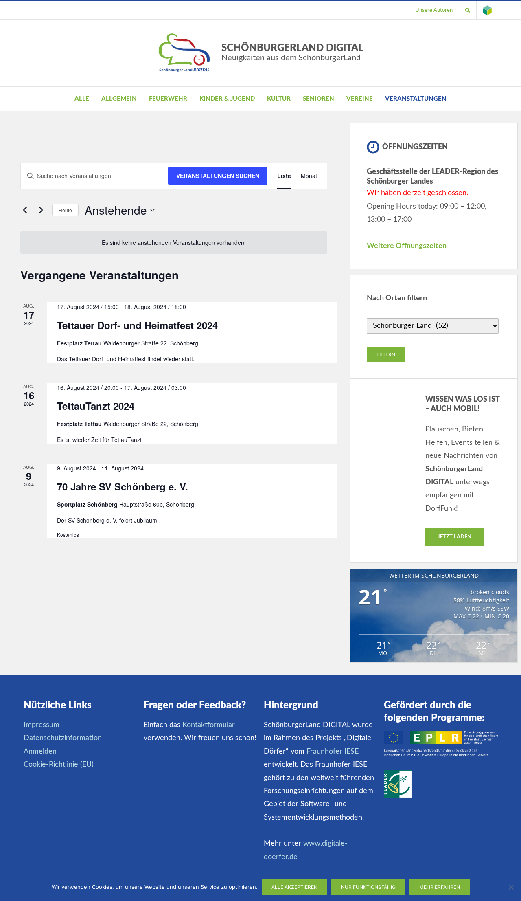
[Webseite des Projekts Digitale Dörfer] (487, 10)
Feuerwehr (168, 99)
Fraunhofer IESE (332, 751)
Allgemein (119, 99)
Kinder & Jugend (227, 99)
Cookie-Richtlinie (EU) (59, 764)
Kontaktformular (208, 725)
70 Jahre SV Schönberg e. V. (122, 486)
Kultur (279, 99)
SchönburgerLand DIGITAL (292, 52)
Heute (65, 210)
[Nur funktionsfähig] (511, 887)
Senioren (318, 99)
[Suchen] (467, 10)
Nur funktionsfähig (368, 887)
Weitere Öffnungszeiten (407, 246)
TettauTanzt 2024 (95, 406)
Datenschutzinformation (63, 738)
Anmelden (40, 751)
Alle (81, 99)
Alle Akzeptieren (294, 887)
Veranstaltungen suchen (217, 175)
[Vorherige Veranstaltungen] (25, 210)
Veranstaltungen (416, 99)
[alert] (173, 242)
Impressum (41, 725)
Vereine (359, 99)
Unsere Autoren (434, 10)
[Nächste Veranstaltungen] (41, 210)
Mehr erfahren (439, 887)
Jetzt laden (454, 537)
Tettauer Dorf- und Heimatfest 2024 (137, 325)
